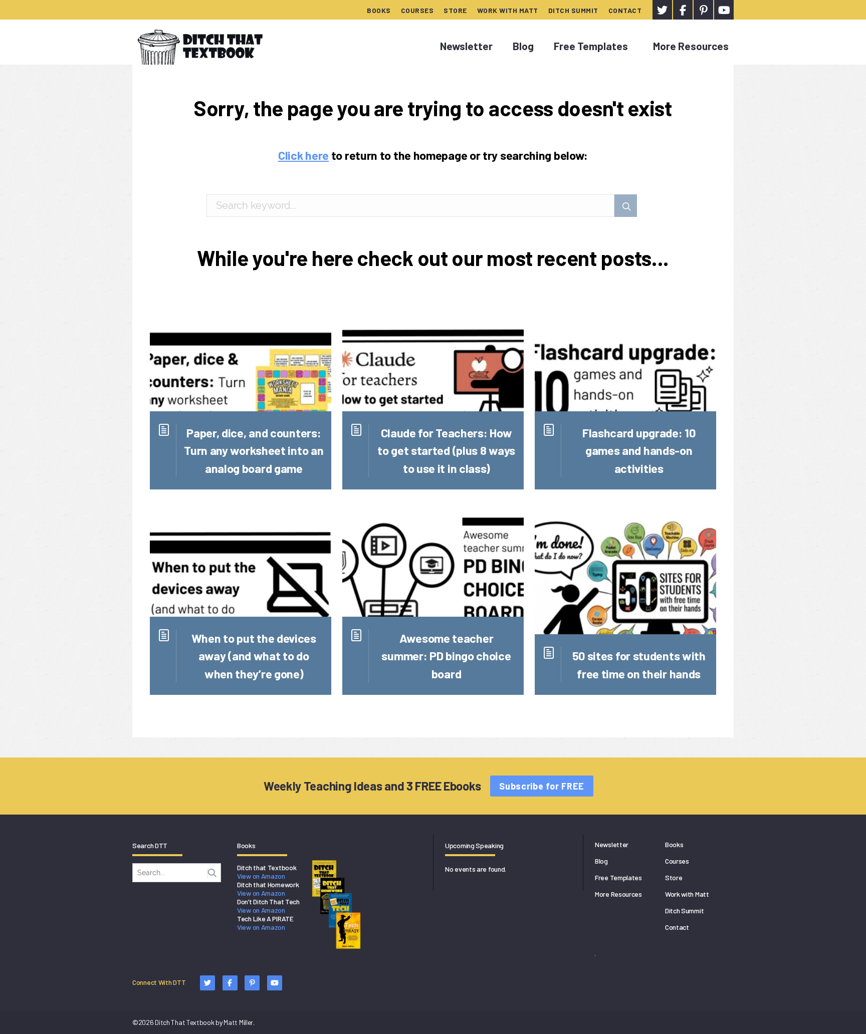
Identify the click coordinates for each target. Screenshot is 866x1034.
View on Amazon (261, 876)
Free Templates (591, 46)
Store (455, 10)
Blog (523, 46)
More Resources (691, 46)
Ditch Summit (573, 10)
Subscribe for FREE (541, 786)
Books (379, 10)
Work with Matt (507, 10)
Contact (625, 10)
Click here (303, 155)
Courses (417, 10)
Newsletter (466, 46)
